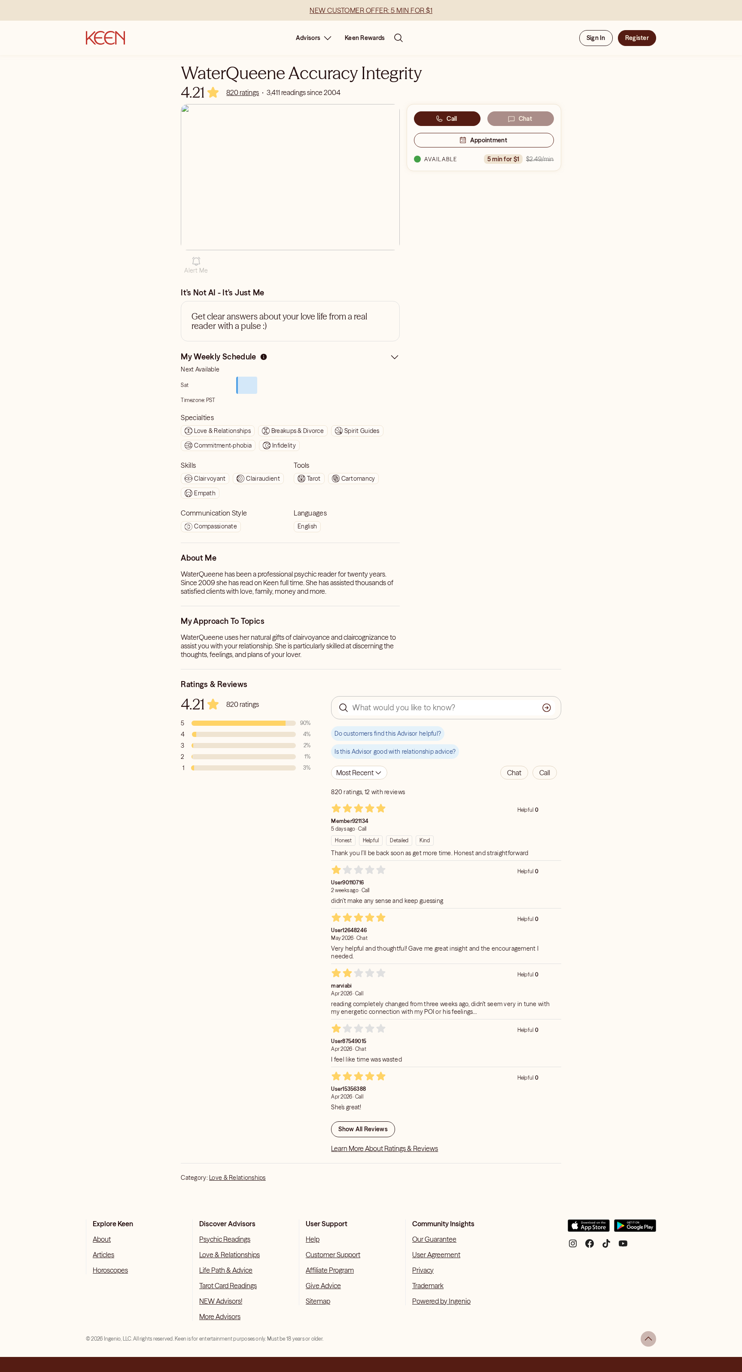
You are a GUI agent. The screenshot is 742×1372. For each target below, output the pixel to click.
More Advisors (219, 1316)
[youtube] (623, 1247)
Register (637, 38)
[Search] (398, 38)
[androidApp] (635, 1229)
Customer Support (333, 1254)
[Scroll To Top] (648, 1339)
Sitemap (318, 1301)
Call (452, 119)
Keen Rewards (365, 38)
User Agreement (436, 1254)
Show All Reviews (362, 1129)
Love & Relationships (237, 1178)
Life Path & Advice (225, 1270)
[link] (242, 92)
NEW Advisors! (220, 1301)
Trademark (428, 1285)
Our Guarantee (434, 1239)
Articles (103, 1254)
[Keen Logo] (105, 38)
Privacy (423, 1270)
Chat (525, 119)
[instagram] (573, 1247)
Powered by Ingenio (441, 1301)
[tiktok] (606, 1247)
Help (312, 1239)
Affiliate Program (330, 1270)
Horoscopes (110, 1270)
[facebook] (589, 1247)
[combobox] (359, 772)
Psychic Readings (224, 1239)
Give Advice (323, 1285)
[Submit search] (546, 707)
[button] (196, 265)
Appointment (488, 140)
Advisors (308, 38)
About (102, 1239)
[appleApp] (589, 1229)
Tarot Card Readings (228, 1285)
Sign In (596, 38)
